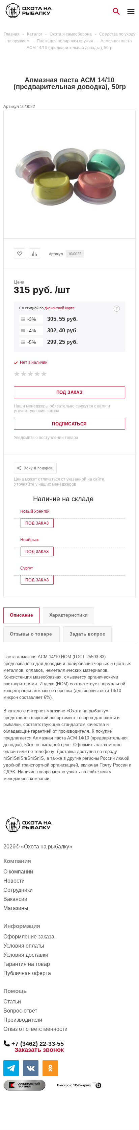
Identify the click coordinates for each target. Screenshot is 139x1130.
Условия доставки (25, 955)
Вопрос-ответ (20, 1011)
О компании (18, 871)
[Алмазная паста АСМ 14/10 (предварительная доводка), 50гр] (69, 232)
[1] (17, 374)
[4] (37, 374)
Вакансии (15, 899)
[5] (44, 374)
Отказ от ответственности (35, 1029)
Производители (22, 1020)
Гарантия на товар (26, 964)
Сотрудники (18, 890)
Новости (14, 881)
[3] (30, 374)
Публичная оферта (27, 973)
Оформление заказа (28, 936)
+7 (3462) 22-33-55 (37, 1043)
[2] (24, 374)
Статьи (12, 1001)
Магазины (15, 908)
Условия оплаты (23, 946)
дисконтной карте (60, 308)
